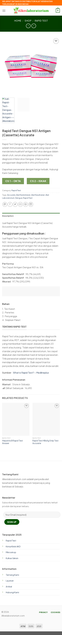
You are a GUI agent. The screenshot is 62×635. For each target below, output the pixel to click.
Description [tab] (8, 216)
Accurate (11, 195)
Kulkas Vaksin (12, 558)
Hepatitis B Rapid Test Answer (12, 441)
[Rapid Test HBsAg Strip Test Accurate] (46, 419)
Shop (28, 20)
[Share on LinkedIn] (30, 204)
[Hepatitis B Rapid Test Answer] (16, 419)
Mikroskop (11, 552)
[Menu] (4, 10)
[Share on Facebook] (10, 204)
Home (17, 20)
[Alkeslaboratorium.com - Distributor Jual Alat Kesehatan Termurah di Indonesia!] (31, 10)
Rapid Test (41, 20)
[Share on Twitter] (15, 204)
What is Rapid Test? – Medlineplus (31, 372)
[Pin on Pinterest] (25, 204)
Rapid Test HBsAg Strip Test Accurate (45, 441)
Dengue (18, 198)
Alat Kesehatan (38, 195)
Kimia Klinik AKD (13, 546)
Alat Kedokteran (23, 195)
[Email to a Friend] (20, 204)
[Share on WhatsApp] (4, 204)
